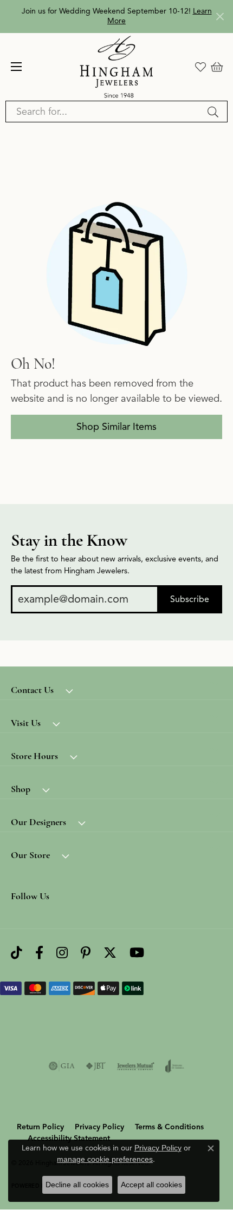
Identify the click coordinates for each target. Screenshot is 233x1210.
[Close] (219, 16)
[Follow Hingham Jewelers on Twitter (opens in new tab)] (109, 953)
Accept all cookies (151, 1184)
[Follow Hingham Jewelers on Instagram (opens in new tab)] (62, 953)
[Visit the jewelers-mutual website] (135, 1066)
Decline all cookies (77, 1184)
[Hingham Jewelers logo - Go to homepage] (116, 66)
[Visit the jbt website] (96, 1066)
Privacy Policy (99, 1126)
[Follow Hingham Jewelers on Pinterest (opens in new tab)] (85, 953)
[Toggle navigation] (16, 66)
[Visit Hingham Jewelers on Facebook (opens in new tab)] (39, 953)
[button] (200, 66)
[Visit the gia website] (62, 1066)
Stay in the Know (69, 540)
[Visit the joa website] (174, 1066)
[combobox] (104, 111)
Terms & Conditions (169, 1126)
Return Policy (40, 1126)
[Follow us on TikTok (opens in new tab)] (16, 953)
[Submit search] (214, 111)
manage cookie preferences (105, 1159)
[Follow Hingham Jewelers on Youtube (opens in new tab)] (137, 953)
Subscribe (189, 599)
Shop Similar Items (116, 427)
